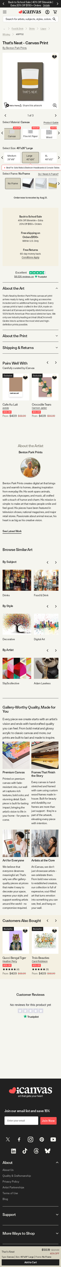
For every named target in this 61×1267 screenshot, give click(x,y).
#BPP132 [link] (20, 34)
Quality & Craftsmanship (17, 1175)
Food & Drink (17, 28)
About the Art (13, 288)
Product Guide (51, 122)
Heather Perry (10, 961)
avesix (6, 408)
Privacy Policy (11, 1181)
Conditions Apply (30, 257)
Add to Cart (30, 1262)
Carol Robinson (40, 961)
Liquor (43, 28)
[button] (11, 133)
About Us (8, 1170)
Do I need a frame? (48, 174)
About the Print (15, 336)
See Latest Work (12, 531)
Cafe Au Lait (10, 404)
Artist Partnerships (13, 1187)
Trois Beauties (40, 958)
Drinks (32, 28)
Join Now (48, 1120)
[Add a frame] (12, 105)
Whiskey (6, 34)
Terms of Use (10, 1193)
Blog (5, 1199)
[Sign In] (47, 12)
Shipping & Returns (18, 347)
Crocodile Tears (41, 404)
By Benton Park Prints (15, 48)
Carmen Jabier (39, 408)
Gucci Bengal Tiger (14, 958)
